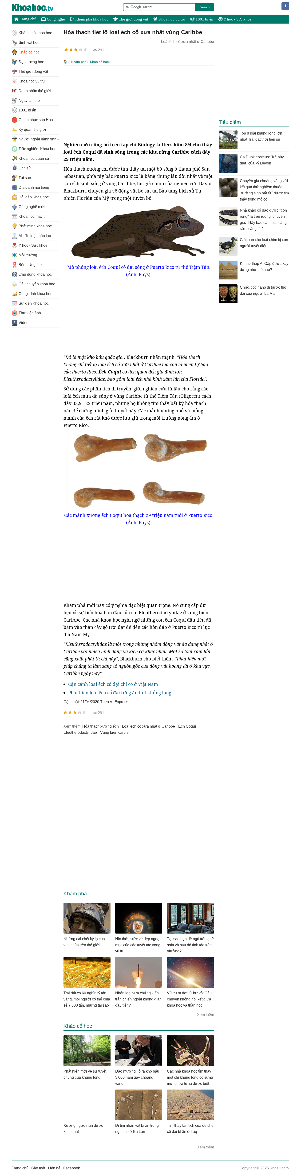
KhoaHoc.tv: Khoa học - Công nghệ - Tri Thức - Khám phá (37, 7)
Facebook (71, 1168)
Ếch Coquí (187, 726)
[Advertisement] (138, 103)
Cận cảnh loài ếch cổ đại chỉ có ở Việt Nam (113, 684)
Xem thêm (205, 1015)
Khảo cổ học (99, 62)
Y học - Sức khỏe (237, 19)
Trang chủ (27, 19)
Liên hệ (54, 1168)
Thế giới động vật (133, 19)
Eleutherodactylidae (80, 732)
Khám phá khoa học (91, 19)
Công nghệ (55, 19)
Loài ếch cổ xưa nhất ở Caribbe (148, 726)
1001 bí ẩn (204, 19)
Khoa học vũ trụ (171, 19)
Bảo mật (38, 1168)
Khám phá (79, 62)
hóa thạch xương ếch (100, 726)
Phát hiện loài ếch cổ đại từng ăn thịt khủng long (119, 693)
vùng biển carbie (114, 732)
